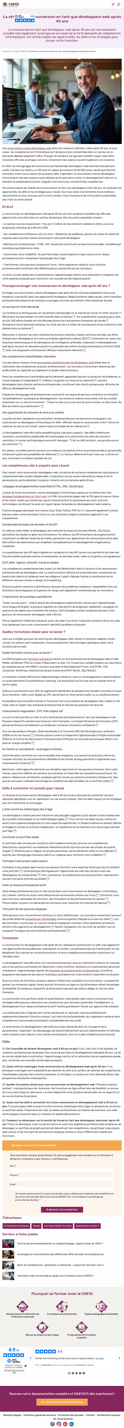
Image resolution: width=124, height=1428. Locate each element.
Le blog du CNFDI (18, 51)
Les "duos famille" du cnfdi (57, 1226)
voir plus (100, 1358)
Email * (13, 1184)
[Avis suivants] (119, 1358)
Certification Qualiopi (108, 1415)
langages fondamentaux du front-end (24, 496)
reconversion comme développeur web (29, 148)
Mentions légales (12, 1415)
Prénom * (14, 1175)
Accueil (5, 51)
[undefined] (25, 1366)
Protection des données (70, 1415)
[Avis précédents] (30, 1358)
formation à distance (40, 659)
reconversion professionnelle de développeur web (65, 362)
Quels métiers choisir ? (87, 1226)
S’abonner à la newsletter (62, 1209)
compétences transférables (40, 919)
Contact (90, 1415)
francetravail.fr (105, 316)
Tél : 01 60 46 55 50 (63, 1419)
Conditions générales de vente (39, 1415)
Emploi (36, 1226)
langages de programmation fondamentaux (75, 970)
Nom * (13, 1166)
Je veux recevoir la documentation (62, 1402)
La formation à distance (16, 1226)
